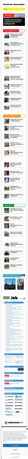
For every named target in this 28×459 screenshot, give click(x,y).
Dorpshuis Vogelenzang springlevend (16, 195)
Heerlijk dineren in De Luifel (12, 317)
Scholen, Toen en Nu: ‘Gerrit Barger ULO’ (15, 106)
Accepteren (15, 445)
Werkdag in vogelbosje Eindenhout (16, 265)
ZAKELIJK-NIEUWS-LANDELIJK (12, 275)
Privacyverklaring (15, 457)
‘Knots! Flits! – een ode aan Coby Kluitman (16, 217)
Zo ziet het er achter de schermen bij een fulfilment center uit (15, 337)
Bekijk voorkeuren (15, 453)
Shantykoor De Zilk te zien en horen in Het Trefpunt (16, 164)
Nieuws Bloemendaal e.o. (12, 116)
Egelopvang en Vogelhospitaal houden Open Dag (16, 244)
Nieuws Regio (9, 205)
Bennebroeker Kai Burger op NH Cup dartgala (15, 180)
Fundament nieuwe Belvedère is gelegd (15, 92)
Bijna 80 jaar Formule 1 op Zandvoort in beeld (16, 232)
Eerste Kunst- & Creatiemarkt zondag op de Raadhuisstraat (16, 44)
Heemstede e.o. (19, 356)
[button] (27, 429)
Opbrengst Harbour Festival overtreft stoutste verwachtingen (16, 78)
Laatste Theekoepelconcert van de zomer (16, 225)
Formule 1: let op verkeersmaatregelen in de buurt (16, 144)
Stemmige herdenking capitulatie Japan (16, 99)
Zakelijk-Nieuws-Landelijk (19, 362)
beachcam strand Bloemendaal (11, 384)
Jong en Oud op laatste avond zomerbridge (16, 58)
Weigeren (15, 449)
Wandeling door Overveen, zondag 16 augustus (15, 188)
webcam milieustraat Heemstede (12, 376)
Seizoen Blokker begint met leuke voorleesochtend (13, 324)
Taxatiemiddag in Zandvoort (14, 258)
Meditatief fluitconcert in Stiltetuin (16, 252)
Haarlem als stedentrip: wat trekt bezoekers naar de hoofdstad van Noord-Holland (13, 334)
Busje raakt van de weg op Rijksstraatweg (16, 120)
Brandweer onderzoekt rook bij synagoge (16, 85)
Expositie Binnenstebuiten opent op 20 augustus (16, 152)
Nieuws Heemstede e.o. (11, 30)
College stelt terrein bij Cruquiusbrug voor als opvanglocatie (16, 35)
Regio (7, 361)
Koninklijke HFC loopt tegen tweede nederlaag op (17, 210)
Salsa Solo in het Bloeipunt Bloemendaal (16, 172)
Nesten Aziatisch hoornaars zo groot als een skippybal (16, 136)
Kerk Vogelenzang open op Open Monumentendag (13, 312)
